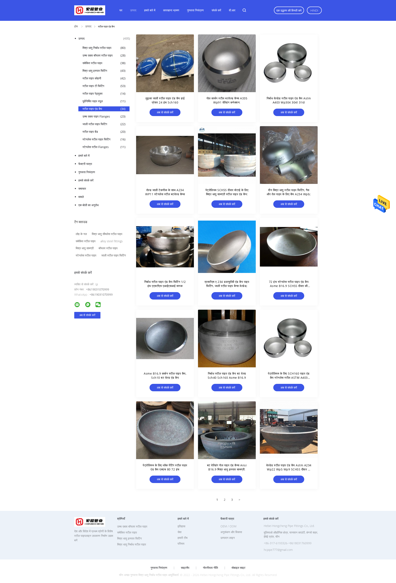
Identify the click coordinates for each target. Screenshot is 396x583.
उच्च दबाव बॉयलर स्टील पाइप (103, 55)
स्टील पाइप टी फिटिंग (103, 86)
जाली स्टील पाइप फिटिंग (103, 124)
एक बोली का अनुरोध (88, 205)
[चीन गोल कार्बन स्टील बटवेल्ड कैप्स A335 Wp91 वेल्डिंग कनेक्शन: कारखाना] (227, 63)
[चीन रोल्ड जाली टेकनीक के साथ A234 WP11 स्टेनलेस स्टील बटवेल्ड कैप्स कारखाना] (165, 155)
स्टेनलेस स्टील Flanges (103, 147)
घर (120, 10)
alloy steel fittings (111, 241)
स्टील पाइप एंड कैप (103, 109)
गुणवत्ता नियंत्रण (195, 10)
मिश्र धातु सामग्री (85, 248)
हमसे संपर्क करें (85, 180)
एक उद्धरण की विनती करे (289, 10)
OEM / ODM (228, 526)
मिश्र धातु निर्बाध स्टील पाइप (103, 48)
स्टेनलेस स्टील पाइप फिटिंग (103, 139)
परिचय (181, 543)
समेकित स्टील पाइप (103, 63)
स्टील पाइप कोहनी (103, 78)
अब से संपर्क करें (165, 112)
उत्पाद (133, 10)
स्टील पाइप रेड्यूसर (103, 93)
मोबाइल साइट (238, 567)
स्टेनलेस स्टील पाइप (86, 255)
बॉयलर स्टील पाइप (108, 248)
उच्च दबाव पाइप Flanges (103, 116)
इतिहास (181, 526)
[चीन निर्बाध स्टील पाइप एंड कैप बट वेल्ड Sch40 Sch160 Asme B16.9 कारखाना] (227, 338)
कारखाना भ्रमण (171, 10)
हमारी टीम (182, 538)
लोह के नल (81, 234)
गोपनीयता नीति (210, 567)
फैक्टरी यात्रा (85, 164)
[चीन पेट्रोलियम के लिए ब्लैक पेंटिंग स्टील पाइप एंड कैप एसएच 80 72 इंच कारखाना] (165, 430)
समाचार (82, 188)
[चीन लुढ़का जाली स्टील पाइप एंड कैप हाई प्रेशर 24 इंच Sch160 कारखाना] (165, 63)
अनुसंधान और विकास (231, 532)
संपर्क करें (216, 10)
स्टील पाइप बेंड (103, 132)
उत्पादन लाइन (227, 538)
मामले (81, 197)
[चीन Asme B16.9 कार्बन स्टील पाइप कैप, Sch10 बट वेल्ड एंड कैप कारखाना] (165, 338)
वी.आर (232, 10)
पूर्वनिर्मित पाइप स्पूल (103, 101)
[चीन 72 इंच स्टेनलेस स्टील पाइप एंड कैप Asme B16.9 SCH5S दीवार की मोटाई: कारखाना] (289, 247)
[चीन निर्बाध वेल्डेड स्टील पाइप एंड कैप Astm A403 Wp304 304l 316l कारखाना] (289, 63)
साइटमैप (185, 567)
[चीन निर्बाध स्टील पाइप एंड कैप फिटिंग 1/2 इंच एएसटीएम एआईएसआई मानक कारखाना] (165, 247)
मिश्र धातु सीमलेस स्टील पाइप (107, 234)
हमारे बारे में (149, 10)
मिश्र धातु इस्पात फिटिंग (103, 71)
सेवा (180, 532)
